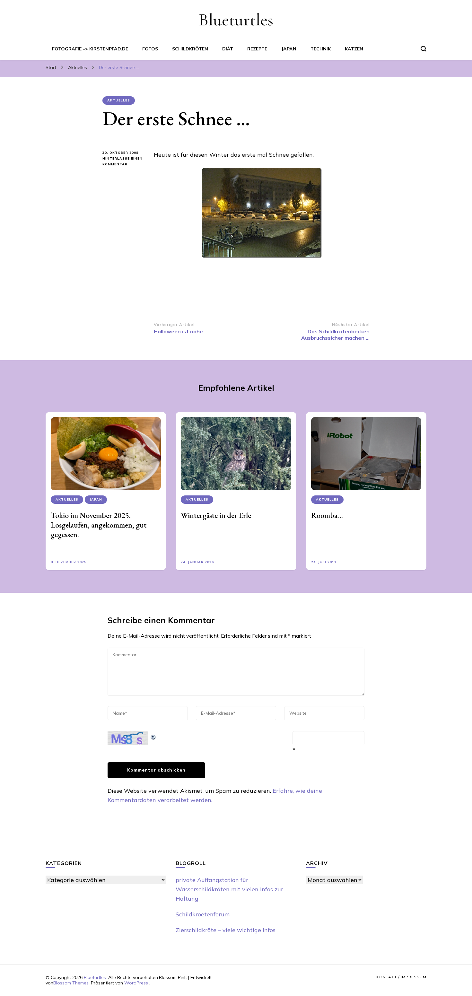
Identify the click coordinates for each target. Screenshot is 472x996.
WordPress (136, 983)
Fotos (150, 49)
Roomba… (327, 515)
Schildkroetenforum (203, 914)
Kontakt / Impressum (401, 976)
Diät (227, 49)
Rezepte (257, 49)
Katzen (354, 49)
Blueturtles (236, 19)
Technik (320, 49)
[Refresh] (153, 735)
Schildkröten (190, 49)
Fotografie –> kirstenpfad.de (90, 49)
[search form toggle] (423, 49)
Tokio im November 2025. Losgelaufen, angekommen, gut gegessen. (98, 524)
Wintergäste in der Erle (216, 515)
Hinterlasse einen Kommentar (122, 161)
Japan (288, 49)
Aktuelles (118, 100)
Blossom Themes (71, 983)
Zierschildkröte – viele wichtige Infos (225, 930)
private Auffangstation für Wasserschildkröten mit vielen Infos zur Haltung (229, 889)
